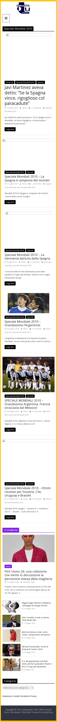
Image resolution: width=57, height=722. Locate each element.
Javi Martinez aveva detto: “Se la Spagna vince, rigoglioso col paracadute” (25, 95)
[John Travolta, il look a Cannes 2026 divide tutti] (11, 616)
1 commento (36, 108)
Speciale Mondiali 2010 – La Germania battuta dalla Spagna (27, 256)
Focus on (9, 82)
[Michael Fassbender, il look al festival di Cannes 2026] (11, 645)
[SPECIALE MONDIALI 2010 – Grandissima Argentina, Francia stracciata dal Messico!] (28, 358)
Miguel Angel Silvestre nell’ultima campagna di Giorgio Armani (36, 604)
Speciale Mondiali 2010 (25, 82)
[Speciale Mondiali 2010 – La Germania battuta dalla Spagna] (28, 213)
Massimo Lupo (29, 582)
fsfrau (24, 108)
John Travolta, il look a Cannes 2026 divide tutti (35, 619)
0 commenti (35, 262)
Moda (8, 566)
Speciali (41, 82)
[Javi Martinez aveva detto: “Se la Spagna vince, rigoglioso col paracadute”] (28, 35)
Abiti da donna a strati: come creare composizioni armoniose (36, 633)
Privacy (33, 696)
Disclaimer (25, 696)
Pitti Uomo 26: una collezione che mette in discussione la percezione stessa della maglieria (28, 575)
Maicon (48, 499)
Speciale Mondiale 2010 (26, 187)
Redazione (7, 696)
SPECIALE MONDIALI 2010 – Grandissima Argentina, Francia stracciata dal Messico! (27, 404)
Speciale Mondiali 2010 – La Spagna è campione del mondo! (27, 178)
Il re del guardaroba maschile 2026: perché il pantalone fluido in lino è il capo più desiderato (37, 664)
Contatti (16, 696)
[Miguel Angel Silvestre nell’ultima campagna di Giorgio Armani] (11, 601)
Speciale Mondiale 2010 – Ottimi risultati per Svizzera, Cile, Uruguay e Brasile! (28, 491)
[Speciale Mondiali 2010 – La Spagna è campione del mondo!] (28, 140)
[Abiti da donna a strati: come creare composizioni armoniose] (11, 630)
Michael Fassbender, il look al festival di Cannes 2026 (35, 648)
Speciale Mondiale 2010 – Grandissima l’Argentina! (23, 323)
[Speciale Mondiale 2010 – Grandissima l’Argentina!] (28, 294)
